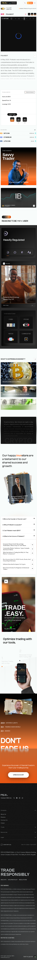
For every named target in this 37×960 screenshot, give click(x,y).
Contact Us (4, 820)
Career (3, 823)
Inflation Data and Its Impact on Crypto (14, 564)
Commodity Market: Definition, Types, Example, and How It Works (16, 548)
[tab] (12, 119)
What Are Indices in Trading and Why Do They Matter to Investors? (15, 553)
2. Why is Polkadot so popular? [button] (12, 525)
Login (31, 3)
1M (32, 14)
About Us (3, 814)
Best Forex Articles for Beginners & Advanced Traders (16, 568)
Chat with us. (7, 844)
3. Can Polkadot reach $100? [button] (12, 530)
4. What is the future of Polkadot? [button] (13, 536)
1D (29, 14)
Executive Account (30, 92)
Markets (3, 817)
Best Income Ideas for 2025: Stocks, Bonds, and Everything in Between (16, 560)
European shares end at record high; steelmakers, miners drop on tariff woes (14, 544)
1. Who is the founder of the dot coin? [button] (14, 519)
